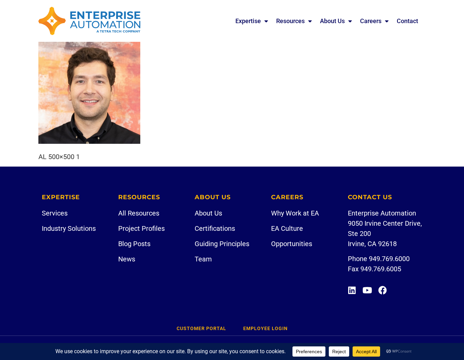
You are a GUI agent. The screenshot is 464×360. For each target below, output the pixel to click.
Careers (370, 20)
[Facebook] (382, 290)
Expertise (248, 20)
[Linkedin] (352, 290)
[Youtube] (367, 290)
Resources (290, 20)
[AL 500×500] (89, 141)
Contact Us (370, 197)
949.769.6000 (389, 259)
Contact (407, 20)
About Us (332, 20)
